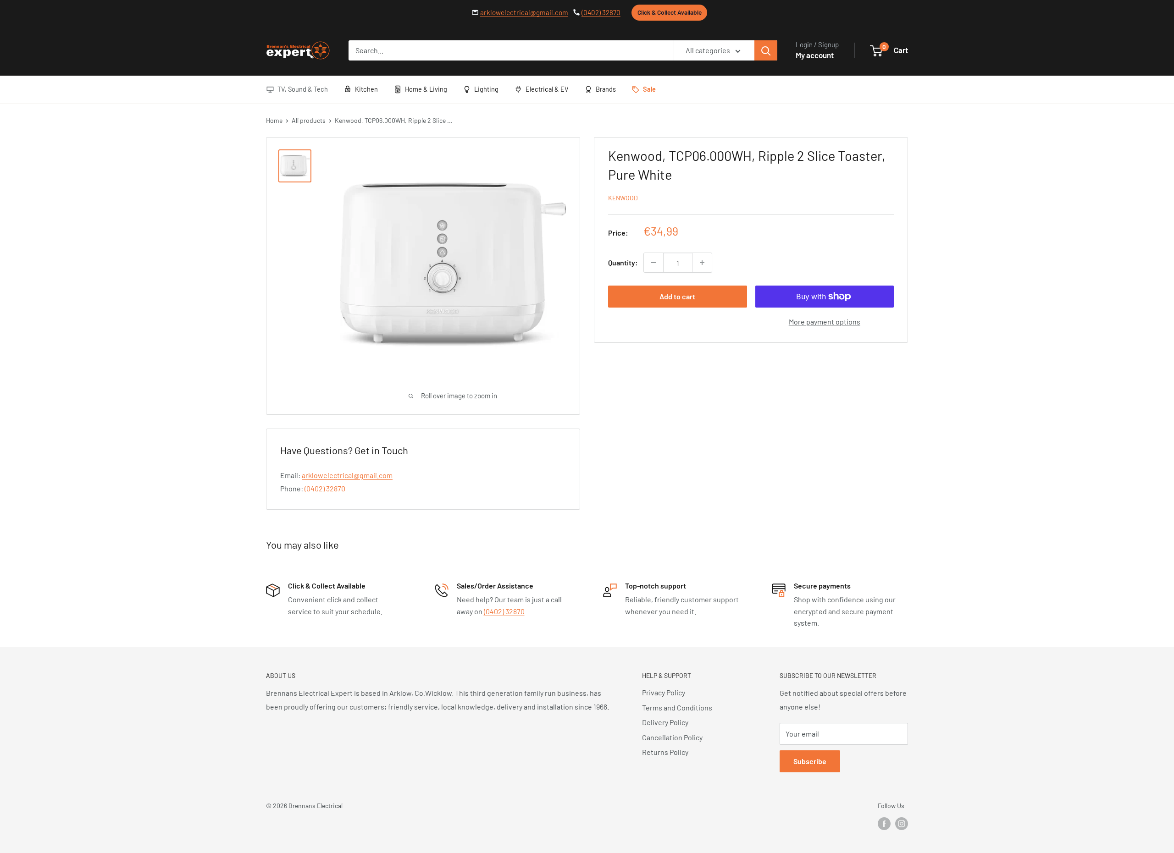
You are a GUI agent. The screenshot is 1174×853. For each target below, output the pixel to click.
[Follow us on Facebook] (884, 823)
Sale (649, 89)
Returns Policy (665, 752)
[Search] (765, 50)
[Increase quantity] (702, 262)
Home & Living (426, 89)
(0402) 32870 (600, 12)
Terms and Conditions (677, 707)
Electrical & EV (547, 89)
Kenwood (623, 198)
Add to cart (677, 296)
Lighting (486, 89)
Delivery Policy (665, 722)
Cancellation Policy (672, 737)
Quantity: (623, 263)
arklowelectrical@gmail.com (524, 12)
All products (309, 120)
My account (815, 55)
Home (274, 120)
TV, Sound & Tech (302, 89)
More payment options (824, 321)
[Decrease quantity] (653, 262)
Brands (606, 89)
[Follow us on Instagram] (901, 823)
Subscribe (809, 761)
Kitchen (366, 89)
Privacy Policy (663, 692)
